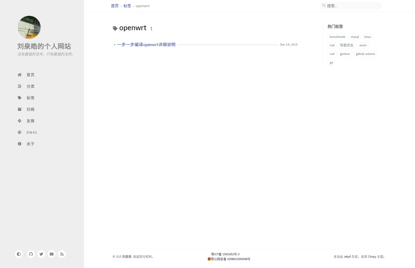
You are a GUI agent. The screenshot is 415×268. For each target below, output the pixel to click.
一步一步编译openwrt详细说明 (146, 44)
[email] (51, 254)
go (331, 62)
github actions (365, 54)
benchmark (337, 37)
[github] (30, 254)
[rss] (62, 254)
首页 (115, 5)
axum (363, 45)
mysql (355, 37)
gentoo (345, 54)
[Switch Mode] (18, 254)
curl (332, 54)
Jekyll (347, 256)
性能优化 (347, 45)
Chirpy (372, 256)
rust (332, 45)
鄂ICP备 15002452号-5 (223, 254)
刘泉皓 (127, 256)
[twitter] (41, 254)
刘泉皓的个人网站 (44, 46)
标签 (127, 5)
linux (368, 37)
